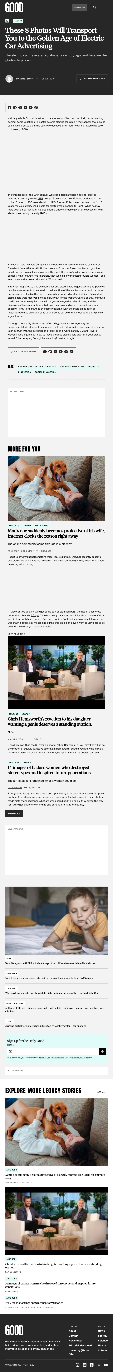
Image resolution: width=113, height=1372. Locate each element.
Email (11, 1045)
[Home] (7, 21)
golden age (76, 194)
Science (103, 1340)
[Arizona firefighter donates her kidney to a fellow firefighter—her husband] (56, 1022)
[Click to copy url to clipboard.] (36, 107)
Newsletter (75, 1340)
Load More (14, 813)
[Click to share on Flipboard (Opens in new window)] (25, 107)
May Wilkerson (16, 739)
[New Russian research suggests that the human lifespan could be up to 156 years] (56, 974)
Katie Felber (26, 78)
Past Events (41, 526)
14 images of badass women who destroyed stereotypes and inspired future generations (49, 770)
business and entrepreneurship (37, 366)
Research (11, 973)
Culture (13, 714)
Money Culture (14, 1003)
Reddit (84, 611)
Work (9, 958)
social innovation (45, 372)
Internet (11, 988)
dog (30, 564)
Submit (103, 1052)
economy (93, 366)
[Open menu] (103, 7)
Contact (73, 1335)
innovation (24, 372)
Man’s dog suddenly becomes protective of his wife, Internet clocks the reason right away (56, 533)
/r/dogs (35, 615)
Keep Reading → (16, 634)
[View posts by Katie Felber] (9, 79)
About (72, 1330)
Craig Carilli (15, 788)
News (101, 1330)
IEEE (40, 198)
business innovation (72, 366)
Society (102, 1335)
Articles (14, 526)
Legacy (18, 20)
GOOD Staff (27, 551)
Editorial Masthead (80, 1345)
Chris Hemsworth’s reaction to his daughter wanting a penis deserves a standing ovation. (50, 721)
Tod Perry (13, 551)
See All (101, 1092)
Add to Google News (94, 78)
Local (9, 1021)
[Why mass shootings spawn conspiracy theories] (56, 1302)
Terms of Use (44, 1058)
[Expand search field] (94, 7)
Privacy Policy (58, 1058)
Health (102, 1345)
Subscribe (79, 7)
